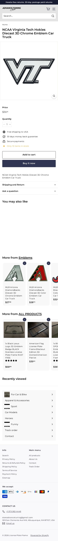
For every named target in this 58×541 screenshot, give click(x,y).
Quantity (7, 119)
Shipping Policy (9, 466)
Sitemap (6, 478)
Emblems (25, 257)
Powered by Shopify (39, 535)
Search (5, 455)
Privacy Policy (8, 459)
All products (34, 455)
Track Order (34, 466)
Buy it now (29, 163)
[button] (11, 360)
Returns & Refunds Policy (13, 463)
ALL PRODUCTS (30, 314)
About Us (33, 459)
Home (5, 25)
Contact (32, 463)
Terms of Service (9, 470)
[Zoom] (54, 95)
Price (5, 107)
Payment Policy (9, 474)
